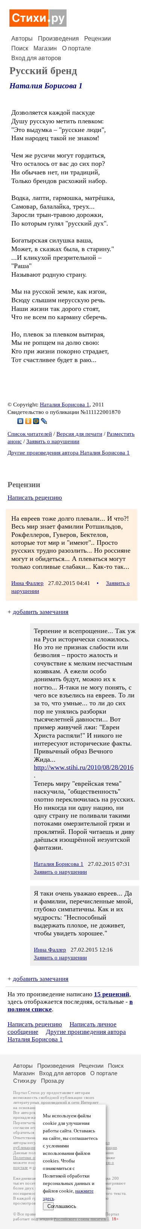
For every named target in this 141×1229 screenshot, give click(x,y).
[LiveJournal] (44, 421)
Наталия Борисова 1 (46, 85)
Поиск (19, 48)
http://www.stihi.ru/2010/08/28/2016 (83, 767)
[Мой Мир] (36, 421)
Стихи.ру (24, 1080)
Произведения (58, 38)
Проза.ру (52, 1080)
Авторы (22, 38)
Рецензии (97, 38)
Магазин (45, 48)
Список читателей (30, 434)
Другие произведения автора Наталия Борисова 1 (69, 453)
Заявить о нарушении (52, 441)
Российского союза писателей (81, 1219)
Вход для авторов (36, 58)
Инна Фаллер (27, 583)
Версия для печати (79, 434)
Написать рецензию (35, 497)
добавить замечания (40, 611)
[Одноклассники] (28, 421)
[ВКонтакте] (20, 421)
